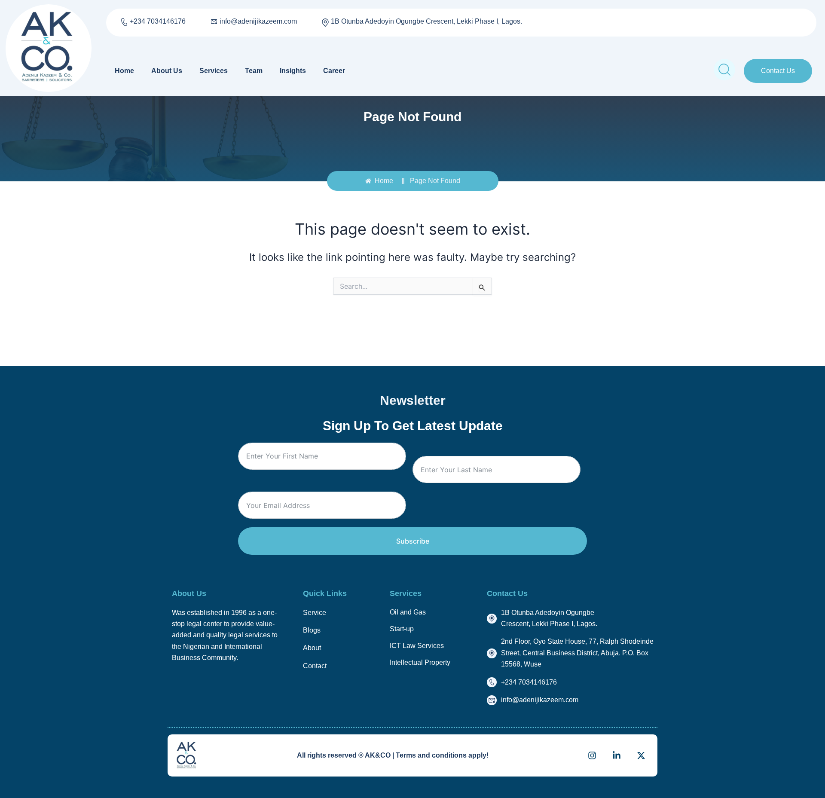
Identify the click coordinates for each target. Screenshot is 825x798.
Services (213, 70)
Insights (293, 70)
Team (254, 70)
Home (124, 70)
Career (334, 70)
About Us (166, 70)
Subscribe (412, 541)
